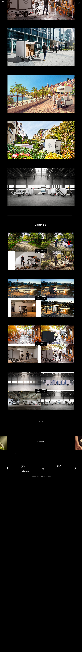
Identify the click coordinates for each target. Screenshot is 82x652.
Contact (22, 566)
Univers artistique (25, 567)
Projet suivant (65, 549)
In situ (41, 516)
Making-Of (23, 565)
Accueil (22, 561)
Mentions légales (48, 572)
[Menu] (78, 2)
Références (23, 564)
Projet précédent (17, 549)
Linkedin (58, 562)
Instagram (58, 561)
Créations (23, 562)
